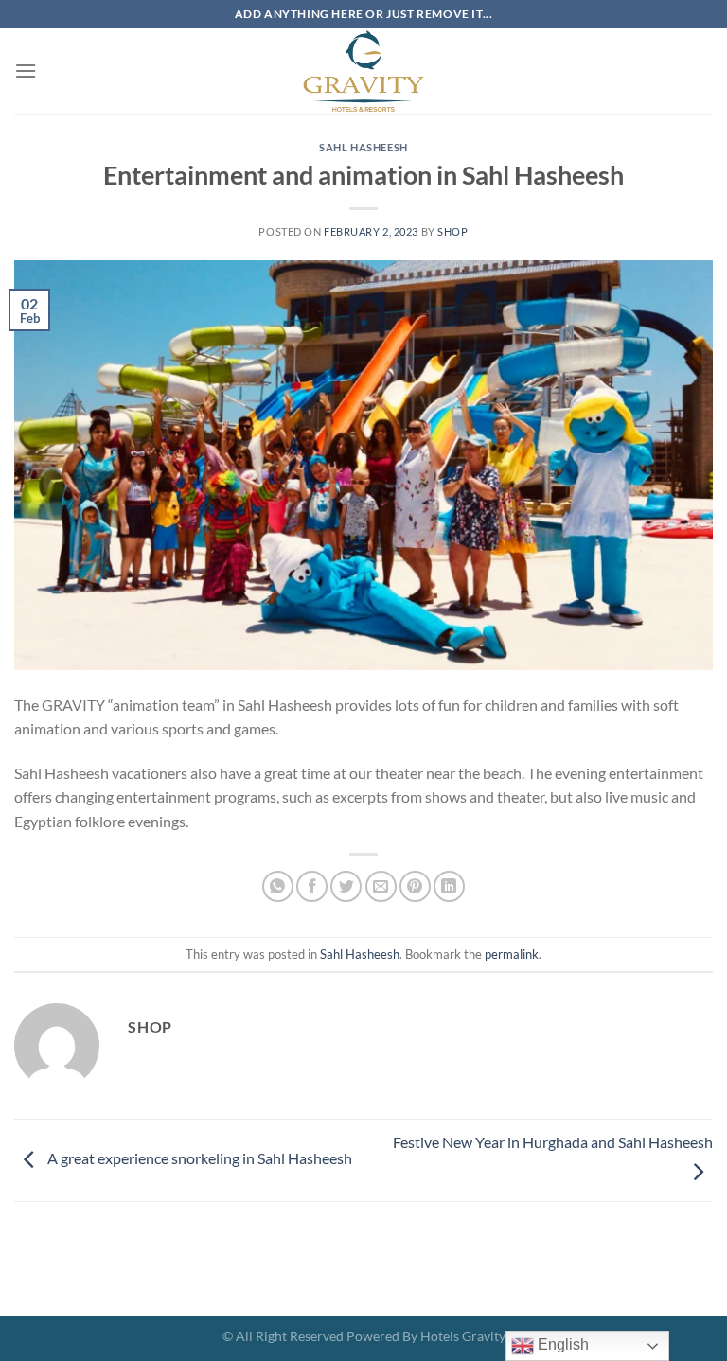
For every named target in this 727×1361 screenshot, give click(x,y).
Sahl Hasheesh (363, 147)
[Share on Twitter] (346, 886)
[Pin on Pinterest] (415, 886)
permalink (512, 954)
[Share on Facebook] (312, 886)
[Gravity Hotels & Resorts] (363, 71)
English (561, 1344)
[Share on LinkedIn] (449, 886)
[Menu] (25, 70)
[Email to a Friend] (381, 886)
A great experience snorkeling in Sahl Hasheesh (198, 1158)
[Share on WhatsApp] (277, 886)
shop (452, 231)
